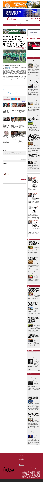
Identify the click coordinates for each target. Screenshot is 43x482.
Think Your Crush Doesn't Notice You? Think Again (14, 136)
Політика (28, 25)
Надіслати (23, 179)
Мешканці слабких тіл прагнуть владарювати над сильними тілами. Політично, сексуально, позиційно (35, 183)
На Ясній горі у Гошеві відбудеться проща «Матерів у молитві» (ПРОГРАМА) (33, 304)
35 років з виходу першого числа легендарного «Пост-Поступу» (35, 209)
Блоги (21, 25)
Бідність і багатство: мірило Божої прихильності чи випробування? (36, 196)
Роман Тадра (34, 193)
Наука (18, 23)
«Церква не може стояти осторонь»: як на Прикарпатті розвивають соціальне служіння (34, 290)
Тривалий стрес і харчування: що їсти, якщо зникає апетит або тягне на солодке (33, 243)
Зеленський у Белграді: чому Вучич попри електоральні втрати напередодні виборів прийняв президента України (33, 396)
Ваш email (5, 167)
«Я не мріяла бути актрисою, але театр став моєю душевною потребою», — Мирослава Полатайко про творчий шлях (34, 355)
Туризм (25, 23)
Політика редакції (21, 458)
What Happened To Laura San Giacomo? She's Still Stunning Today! (21, 110)
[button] (4, 152)
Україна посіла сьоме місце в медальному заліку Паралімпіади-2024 (14, 90)
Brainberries (6, 115)
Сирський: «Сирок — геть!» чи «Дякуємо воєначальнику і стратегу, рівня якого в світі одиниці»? (35, 225)
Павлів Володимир (35, 206)
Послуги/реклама (21, 459)
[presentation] (4, 152)
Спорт (26, 25)
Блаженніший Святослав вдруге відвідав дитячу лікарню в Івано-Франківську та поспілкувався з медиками (33, 320)
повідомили (8, 67)
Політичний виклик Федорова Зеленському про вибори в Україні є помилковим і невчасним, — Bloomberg (34, 378)
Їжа (15, 23)
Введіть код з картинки (8, 171)
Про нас (21, 455)
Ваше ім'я (5, 163)
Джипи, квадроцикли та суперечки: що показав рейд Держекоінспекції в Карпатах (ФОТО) (34, 61)
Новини (14, 25)
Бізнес (23, 25)
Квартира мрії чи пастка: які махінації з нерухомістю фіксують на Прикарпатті (33, 99)
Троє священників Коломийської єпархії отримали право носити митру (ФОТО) (33, 336)
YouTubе (8, 84)
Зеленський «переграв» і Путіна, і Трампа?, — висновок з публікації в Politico (33, 415)
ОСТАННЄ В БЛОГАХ (34, 175)
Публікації (17, 25)
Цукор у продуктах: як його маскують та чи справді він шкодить (33, 258)
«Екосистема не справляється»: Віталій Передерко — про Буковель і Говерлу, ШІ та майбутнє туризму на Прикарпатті (33, 80)
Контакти (21, 456)
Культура (21, 23)
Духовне (29, 23)
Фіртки (12, 82)
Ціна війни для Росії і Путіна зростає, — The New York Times (33, 433)
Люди (13, 23)
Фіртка (9, 68)
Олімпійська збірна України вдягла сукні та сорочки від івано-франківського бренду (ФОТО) (14, 93)
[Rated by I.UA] (21, 464)
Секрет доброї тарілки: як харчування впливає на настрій (33, 272)
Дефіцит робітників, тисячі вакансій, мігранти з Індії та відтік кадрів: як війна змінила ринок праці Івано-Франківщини (34, 157)
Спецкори (21, 460)
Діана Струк (10, 47)
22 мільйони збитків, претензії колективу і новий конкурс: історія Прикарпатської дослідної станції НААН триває (33, 117)
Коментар (5, 150)
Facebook (24, 82)
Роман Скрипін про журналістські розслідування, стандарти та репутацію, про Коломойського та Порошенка (33, 52)
